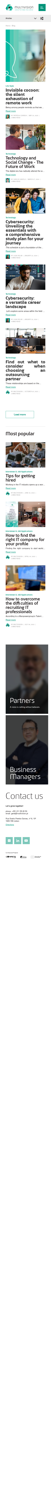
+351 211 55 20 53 (19, 811)
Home (8, 25)
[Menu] (42, 7)
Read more (11, 111)
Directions (10, 824)
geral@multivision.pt (19, 813)
